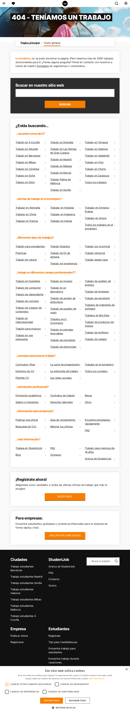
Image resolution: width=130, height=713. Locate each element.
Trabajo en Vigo (94, 162)
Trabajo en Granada (61, 142)
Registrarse (17, 642)
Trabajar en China (26, 214)
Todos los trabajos (96, 182)
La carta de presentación (65, 364)
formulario (43, 66)
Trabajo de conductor (28, 287)
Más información (97, 678)
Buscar (65, 104)
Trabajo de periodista (62, 340)
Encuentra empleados (65, 535)
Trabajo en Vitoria (95, 169)
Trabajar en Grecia (95, 218)
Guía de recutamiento (62, 419)
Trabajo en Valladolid (97, 155)
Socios (52, 585)
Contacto (55, 454)
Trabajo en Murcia (60, 172)
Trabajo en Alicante (27, 149)
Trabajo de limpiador (97, 291)
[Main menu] (3, 3)
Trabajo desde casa (96, 259)
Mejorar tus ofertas (61, 426)
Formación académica (28, 395)
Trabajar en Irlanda (61, 221)
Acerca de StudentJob (98, 458)
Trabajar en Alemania (28, 207)
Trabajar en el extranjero (99, 364)
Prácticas (21, 253)
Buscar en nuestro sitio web (40, 85)
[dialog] (65, 689)
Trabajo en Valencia (96, 149)
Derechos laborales (61, 402)
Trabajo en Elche (25, 175)
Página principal (30, 42)
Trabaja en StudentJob (29, 448)
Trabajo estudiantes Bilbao (26, 599)
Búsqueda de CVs (26, 426)
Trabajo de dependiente (29, 294)
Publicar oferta (19, 635)
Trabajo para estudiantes (30, 246)
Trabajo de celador (96, 339)
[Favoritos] (13, 3)
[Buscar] (118, 3)
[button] (65, 707)
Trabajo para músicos (28, 328)
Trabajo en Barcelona (28, 155)
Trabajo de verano (26, 259)
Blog (18, 454)
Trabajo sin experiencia (63, 263)
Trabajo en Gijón (25, 182)
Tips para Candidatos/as (63, 642)
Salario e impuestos (27, 402)
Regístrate (65, 496)
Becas (88, 395)
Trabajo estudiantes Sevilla (26, 583)
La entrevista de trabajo (64, 371)
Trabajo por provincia (97, 246)
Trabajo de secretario (97, 298)
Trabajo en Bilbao (26, 162)
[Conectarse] (125, 3)
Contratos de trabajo (62, 395)
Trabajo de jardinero (96, 332)
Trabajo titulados (60, 246)
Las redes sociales (61, 377)
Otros (88, 402)
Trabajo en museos (61, 281)
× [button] (126, 669)
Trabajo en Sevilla (60, 189)
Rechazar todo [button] (77, 700)
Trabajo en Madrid (61, 159)
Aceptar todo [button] (51, 700)
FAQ (87, 430)
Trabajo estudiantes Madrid (26, 576)
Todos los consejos (96, 371)
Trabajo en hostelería (28, 281)
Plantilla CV (22, 377)
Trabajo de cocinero (27, 301)
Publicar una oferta (27, 419)
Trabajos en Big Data (97, 315)
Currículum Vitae (25, 364)
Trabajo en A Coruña (28, 142)
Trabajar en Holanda (62, 207)
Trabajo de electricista (63, 346)
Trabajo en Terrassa (96, 142)
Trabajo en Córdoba (27, 169)
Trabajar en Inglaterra (62, 214)
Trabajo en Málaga (61, 166)
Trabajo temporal (95, 253)
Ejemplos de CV (25, 371)
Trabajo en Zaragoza (97, 175)
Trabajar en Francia (27, 221)
